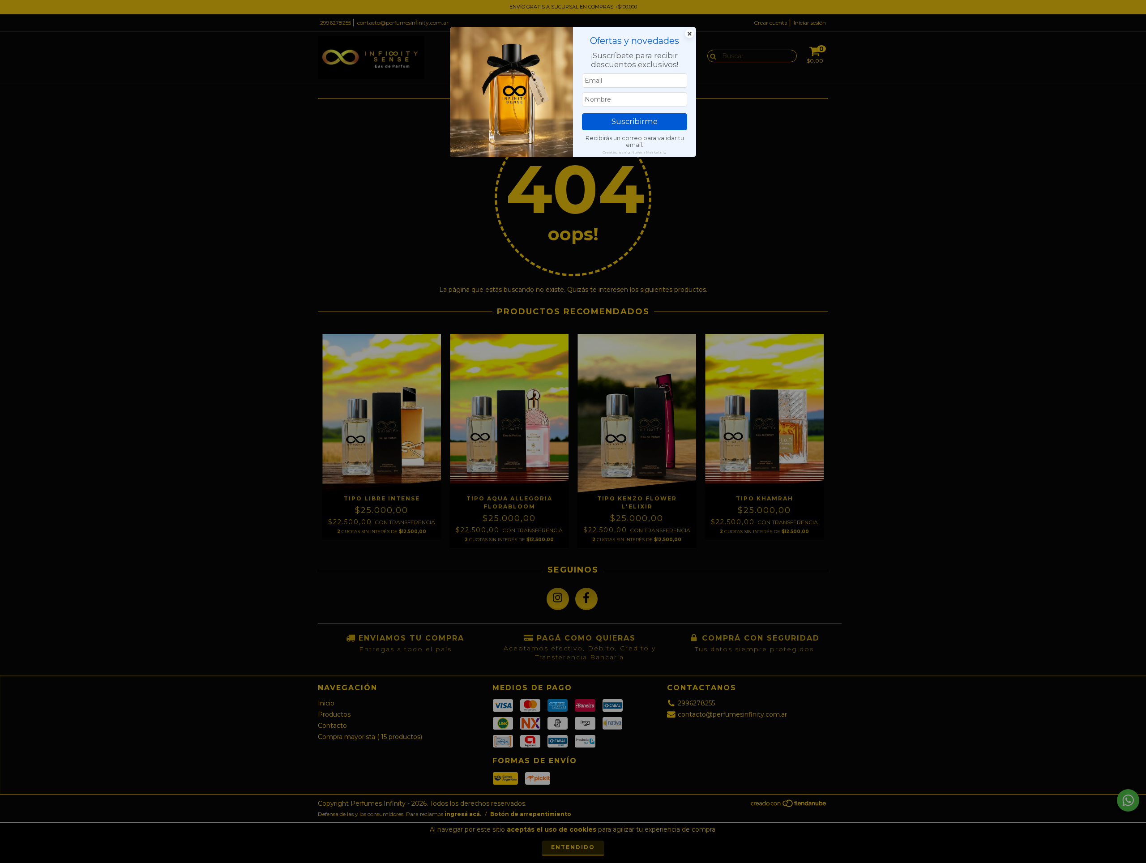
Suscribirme (634, 121)
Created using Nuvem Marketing (635, 152)
